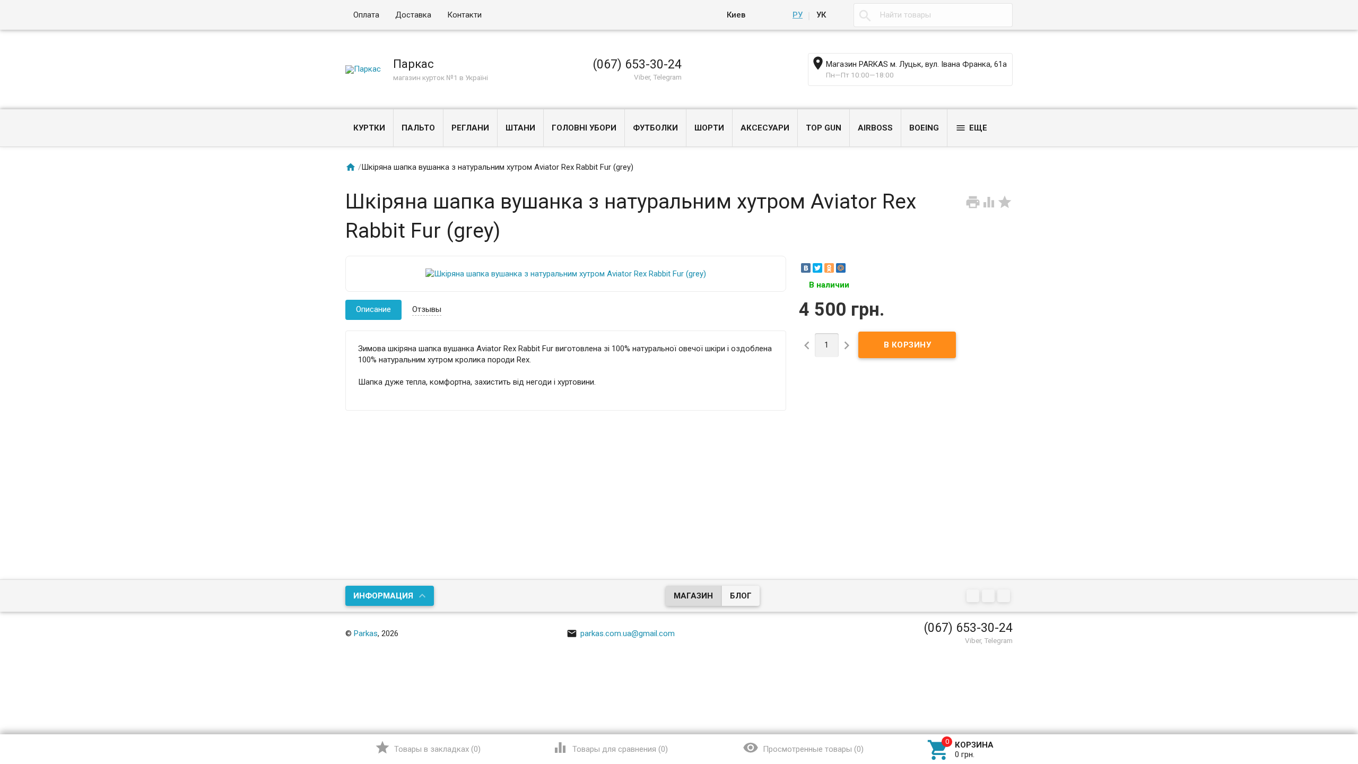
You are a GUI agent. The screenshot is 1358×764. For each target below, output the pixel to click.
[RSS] (989, 596)
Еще (971, 128)
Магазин (693, 596)
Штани (520, 128)
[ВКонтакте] (806, 268)
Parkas (366, 633)
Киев (736, 15)
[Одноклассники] (829, 268)
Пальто (418, 128)
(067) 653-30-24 (637, 64)
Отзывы (426, 309)
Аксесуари (765, 128)
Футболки (655, 128)
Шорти (709, 128)
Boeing (924, 128)
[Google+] (974, 596)
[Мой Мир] (841, 268)
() (428, 748)
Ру (798, 15)
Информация (383, 596)
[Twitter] (817, 268)
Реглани (470, 128)
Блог (741, 596)
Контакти (464, 15)
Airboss (875, 128)
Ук (821, 15)
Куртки (369, 128)
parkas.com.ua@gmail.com (621, 633)
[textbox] (933, 15)
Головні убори (584, 128)
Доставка (413, 15)
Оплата (366, 15)
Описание (373, 309)
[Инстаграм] (1005, 596)
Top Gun (823, 128)
